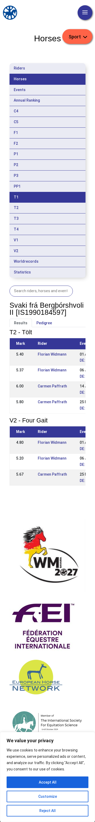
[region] (47, 777)
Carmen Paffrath (52, 386)
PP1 (17, 186)
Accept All (47, 782)
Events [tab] (20, 90)
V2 (16, 251)
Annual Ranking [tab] (27, 100)
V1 (16, 240)
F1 (16, 133)
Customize (47, 796)
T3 (16, 218)
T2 (16, 208)
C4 (16, 111)
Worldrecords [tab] (26, 261)
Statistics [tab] (22, 272)
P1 (16, 154)
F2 (16, 143)
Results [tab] (20, 323)
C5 (16, 122)
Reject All (47, 811)
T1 (16, 197)
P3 (16, 175)
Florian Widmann (52, 354)
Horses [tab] (20, 79)
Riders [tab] (19, 68)
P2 (16, 165)
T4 (16, 229)
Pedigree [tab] (44, 323)
